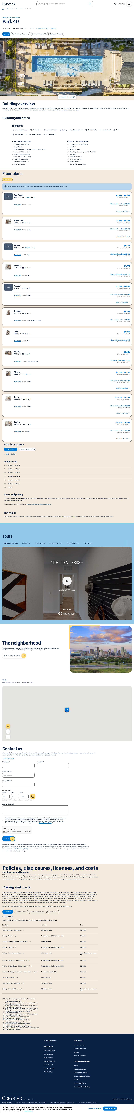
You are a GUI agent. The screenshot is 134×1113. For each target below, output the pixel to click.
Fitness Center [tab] (40, 543)
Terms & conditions (80, 1069)
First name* (6, 762)
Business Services (79, 1045)
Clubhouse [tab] (26, 543)
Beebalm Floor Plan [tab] (11, 543)
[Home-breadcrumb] (3, 9)
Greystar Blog (48, 1072)
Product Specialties (80, 1056)
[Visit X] (33, 1099)
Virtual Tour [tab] (88, 543)
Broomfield (10, 9)
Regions (76, 1052)
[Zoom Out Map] (8, 737)
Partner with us (79, 1041)
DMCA (76, 1080)
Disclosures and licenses (82, 1061)
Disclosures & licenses (80, 1072)
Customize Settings (94, 1108)
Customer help (48, 1054)
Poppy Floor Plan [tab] (73, 543)
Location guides (48, 1065)
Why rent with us (49, 1068)
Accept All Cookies (109, 1108)
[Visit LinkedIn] (29, 1099)
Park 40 (29, 9)
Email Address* (7, 780)
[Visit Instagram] (25, 1099)
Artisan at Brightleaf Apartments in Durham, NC (62, 1102)
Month (4, 792)
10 (21, 983)
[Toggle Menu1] (129, 3)
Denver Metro (20, 9)
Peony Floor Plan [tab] (56, 543)
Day (12, 792)
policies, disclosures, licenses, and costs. (39, 504)
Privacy (76, 1065)
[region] (67, 1108)
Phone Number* (7, 771)
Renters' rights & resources (82, 1076)
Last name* (40, 762)
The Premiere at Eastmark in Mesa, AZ (88, 1102)
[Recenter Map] (8, 726)
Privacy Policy (28, 1111)
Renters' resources (49, 1061)
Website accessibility (80, 1083)
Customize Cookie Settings (82, 1087)
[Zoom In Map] (8, 731)
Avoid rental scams (49, 1050)
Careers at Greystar (80, 1048)
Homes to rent (48, 1046)
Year (21, 792)
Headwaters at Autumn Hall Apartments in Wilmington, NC (30, 1102)
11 (19, 989)
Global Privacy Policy (45, 823)
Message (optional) (8, 804)
